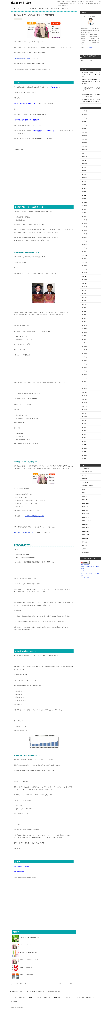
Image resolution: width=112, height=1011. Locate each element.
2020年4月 (84, 237)
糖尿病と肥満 (85, 510)
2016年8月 (84, 392)
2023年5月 (84, 139)
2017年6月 (84, 357)
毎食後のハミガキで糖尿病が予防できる (28, 952)
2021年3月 (84, 198)
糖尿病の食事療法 (43, 8)
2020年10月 (85, 216)
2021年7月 (84, 184)
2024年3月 (84, 132)
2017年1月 (84, 374)
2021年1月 (84, 205)
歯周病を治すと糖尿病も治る (26, 967)
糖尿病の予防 (85, 524)
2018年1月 (84, 332)
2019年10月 (85, 258)
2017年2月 (84, 371)
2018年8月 (84, 307)
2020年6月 (84, 230)
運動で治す (84, 542)
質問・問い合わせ (55, 8)
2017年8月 (84, 350)
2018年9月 (84, 304)
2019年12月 (85, 251)
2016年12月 (85, 378)
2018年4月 (84, 321)
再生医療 (84, 475)
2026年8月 (84, 111)
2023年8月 (84, 135)
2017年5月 (84, 360)
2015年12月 (85, 420)
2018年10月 (85, 300)
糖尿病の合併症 (85, 528)
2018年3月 (84, 325)
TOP (18, 991)
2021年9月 (84, 177)
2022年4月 (84, 153)
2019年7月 (84, 269)
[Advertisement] (27, 161)
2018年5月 (84, 318)
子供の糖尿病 (85, 482)
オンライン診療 (85, 468)
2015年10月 (85, 427)
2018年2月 (84, 328)
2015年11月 (84, 423)
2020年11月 (84, 212)
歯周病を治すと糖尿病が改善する (23, 532)
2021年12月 (85, 167)
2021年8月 (84, 181)
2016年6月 (84, 399)
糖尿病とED (84, 492)
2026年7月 (84, 114)
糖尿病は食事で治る (21, 2)
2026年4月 (84, 125)
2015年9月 (84, 430)
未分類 (83, 489)
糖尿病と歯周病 (18, 19)
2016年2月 (84, 413)
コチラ (90, 47)
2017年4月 (84, 364)
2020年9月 (84, 220)
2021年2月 (84, 202)
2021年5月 (84, 191)
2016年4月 (84, 406)
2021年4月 (84, 195)
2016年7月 (84, 395)
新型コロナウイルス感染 (87, 485)
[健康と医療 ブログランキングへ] (85, 562)
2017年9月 (84, 346)
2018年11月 (84, 297)
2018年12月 (85, 293)
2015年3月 (84, 451)
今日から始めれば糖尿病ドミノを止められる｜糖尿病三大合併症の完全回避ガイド (91, 88)
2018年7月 (84, 311)
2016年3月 (84, 409)
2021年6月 (84, 188)
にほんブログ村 (85, 570)
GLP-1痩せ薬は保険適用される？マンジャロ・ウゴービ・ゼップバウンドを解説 (91, 74)
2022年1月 (84, 163)
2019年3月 (84, 283)
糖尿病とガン (85, 499)
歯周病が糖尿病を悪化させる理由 (34, 516)
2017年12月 (85, 335)
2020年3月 (84, 241)
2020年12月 (85, 209)
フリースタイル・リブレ (87, 471)
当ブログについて (32, 8)
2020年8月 (84, 223)
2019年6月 (84, 272)
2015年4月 (84, 448)
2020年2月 (84, 244)
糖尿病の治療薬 (85, 535)
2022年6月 (84, 146)
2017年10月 (85, 343)
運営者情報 (65, 8)
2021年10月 (85, 174)
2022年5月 (84, 149)
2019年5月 (84, 276)
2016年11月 (84, 381)
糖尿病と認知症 (85, 513)
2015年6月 (84, 441)
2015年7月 (84, 437)
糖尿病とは (84, 496)
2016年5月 (84, 402)
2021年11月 (84, 170)
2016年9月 (84, 388)
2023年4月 (84, 142)
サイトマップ (21, 8)
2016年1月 (84, 416)
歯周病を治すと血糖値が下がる (26, 974)
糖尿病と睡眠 (85, 506)
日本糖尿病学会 (18, 58)
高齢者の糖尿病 (85, 552)
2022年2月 (84, 160)
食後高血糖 (84, 549)
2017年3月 (84, 367)
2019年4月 (84, 279)
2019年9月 (84, 262)
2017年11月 (84, 339)
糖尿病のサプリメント (87, 521)
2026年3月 (84, 128)
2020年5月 (84, 234)
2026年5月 (84, 121)
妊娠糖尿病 (84, 478)
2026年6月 (84, 118)
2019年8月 (84, 265)
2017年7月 (84, 353)
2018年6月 (84, 314)
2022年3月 (84, 156)
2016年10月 (85, 385)
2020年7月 (84, 227)
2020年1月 (84, 248)
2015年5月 (84, 444)
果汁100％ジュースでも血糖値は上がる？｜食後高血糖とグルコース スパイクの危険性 (91, 81)
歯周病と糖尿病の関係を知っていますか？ (29, 945)
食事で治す (84, 545)
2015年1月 (84, 458)
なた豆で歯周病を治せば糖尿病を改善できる (29, 937)
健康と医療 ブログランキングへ (87, 564)
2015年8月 (84, 434)
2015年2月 (84, 455)
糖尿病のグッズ (85, 517)
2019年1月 (84, 290)
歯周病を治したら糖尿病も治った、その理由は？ (30, 959)
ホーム (13, 8)
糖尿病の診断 (85, 538)
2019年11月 (84, 255)
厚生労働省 (27, 58)
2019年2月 (84, 286)
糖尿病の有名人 (85, 531)
